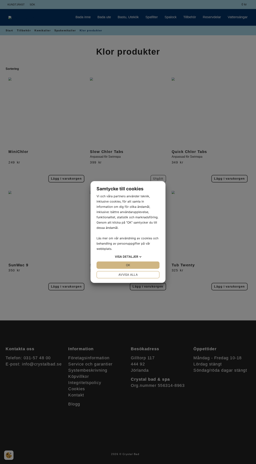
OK (128, 265)
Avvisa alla (128, 274)
